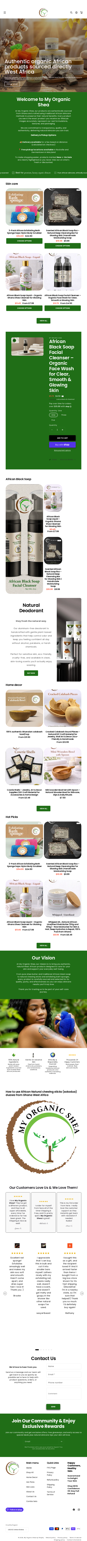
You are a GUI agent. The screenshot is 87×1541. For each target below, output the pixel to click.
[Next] (82, 1293)
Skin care (30, 1487)
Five (53, 420)
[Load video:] (43, 1137)
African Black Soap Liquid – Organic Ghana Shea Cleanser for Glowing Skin (24, 297)
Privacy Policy (50, 1473)
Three (63, 415)
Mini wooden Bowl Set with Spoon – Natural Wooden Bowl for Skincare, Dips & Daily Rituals (62, 792)
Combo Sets (31, 1501)
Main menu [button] (32, 1462)
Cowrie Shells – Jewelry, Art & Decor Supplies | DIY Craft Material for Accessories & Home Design (24, 792)
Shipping (52, 399)
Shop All (29, 1472)
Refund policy (53, 1479)
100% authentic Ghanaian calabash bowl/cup (24, 732)
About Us (30, 1491)
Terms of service (75, 1538)
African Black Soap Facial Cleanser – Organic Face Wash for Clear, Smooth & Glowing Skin (63, 297)
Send (53, 1407)
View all (43, 321)
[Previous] (5, 1293)
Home (29, 1467)
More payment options (62, 450)
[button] (4, 12)
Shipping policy (59, 1540)
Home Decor (32, 1477)
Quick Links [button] (53, 1462)
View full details (66, 459)
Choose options (24, 241)
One (53, 415)
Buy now (31, 673)
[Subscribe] (61, 1442)
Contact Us (31, 1496)
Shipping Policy (50, 1485)
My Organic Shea (30, 1538)
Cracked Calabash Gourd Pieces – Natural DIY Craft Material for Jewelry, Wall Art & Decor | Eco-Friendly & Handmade (63, 735)
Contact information (74, 1540)
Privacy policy (62, 1538)
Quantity (53, 425)
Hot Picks (30, 1482)
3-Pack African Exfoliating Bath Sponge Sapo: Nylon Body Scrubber (24, 231)
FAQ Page (51, 1467)
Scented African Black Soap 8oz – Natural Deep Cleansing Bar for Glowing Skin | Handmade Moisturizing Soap (62, 234)
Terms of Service (51, 1493)
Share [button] (54, 459)
